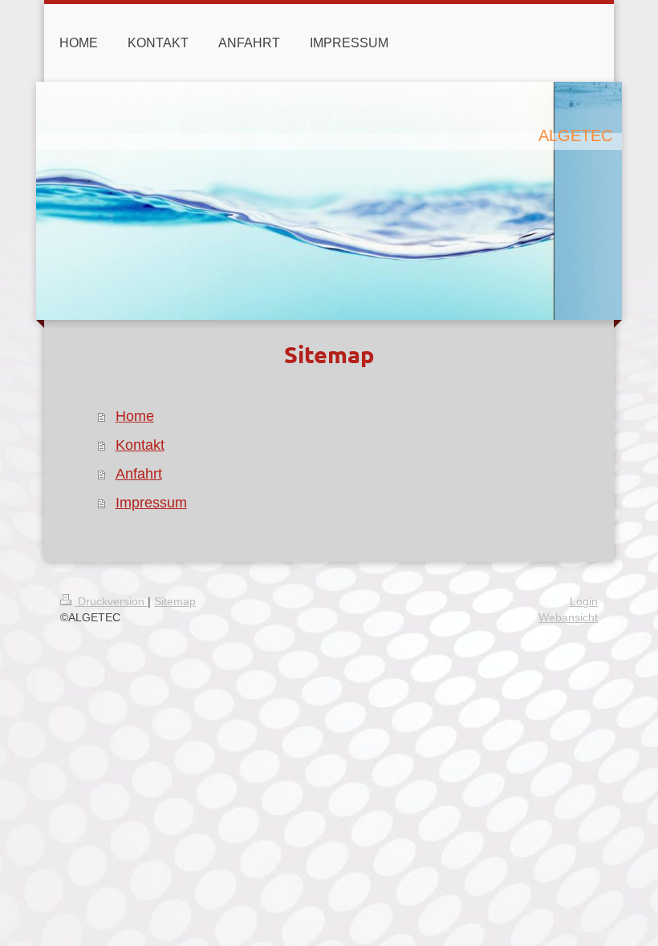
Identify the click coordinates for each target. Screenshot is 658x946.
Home (135, 416)
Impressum (151, 503)
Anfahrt (139, 474)
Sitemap (175, 601)
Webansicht (568, 617)
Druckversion (111, 601)
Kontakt (140, 445)
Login (584, 601)
